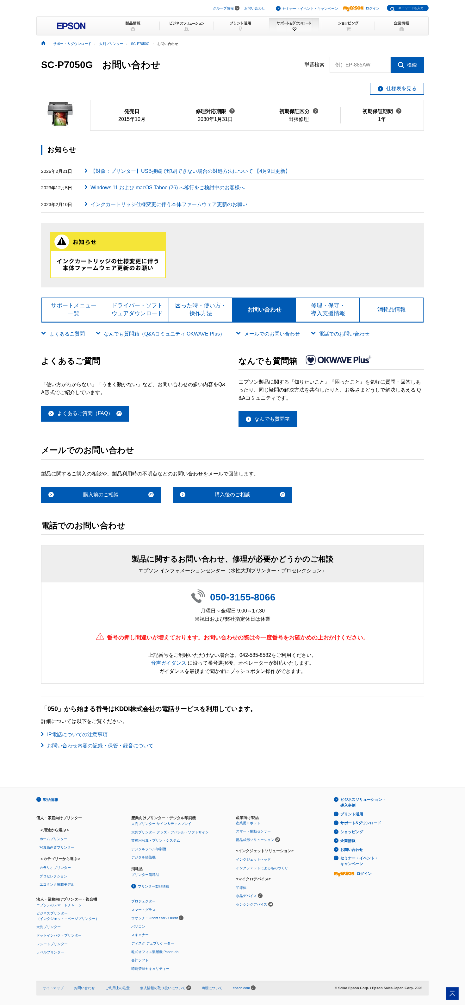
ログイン (373, 8)
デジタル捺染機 (143, 857)
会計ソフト (140, 960)
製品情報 (50, 799)
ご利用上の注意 (117, 988)
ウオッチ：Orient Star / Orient (154, 918)
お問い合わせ (254, 8)
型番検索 (314, 64)
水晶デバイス (246, 896)
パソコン (138, 926)
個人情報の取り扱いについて (163, 988)
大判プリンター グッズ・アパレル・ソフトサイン (170, 832)
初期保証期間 (382, 111)
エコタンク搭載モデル (57, 884)
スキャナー (140, 935)
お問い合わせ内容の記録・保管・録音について (100, 745)
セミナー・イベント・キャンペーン (310, 8)
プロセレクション (53, 876)
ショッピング (351, 832)
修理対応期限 (215, 111)
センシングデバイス (251, 904)
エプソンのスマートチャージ (59, 905)
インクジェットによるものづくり (262, 868)
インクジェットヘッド (253, 859)
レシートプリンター (52, 944)
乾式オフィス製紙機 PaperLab (154, 952)
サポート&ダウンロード (360, 823)
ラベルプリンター (50, 952)
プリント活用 (351, 814)
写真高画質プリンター (57, 847)
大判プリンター (48, 927)
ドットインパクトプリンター (59, 935)
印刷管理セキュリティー (150, 968)
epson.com (241, 988)
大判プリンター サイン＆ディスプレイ (161, 824)
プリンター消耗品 (145, 874)
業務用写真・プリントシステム (155, 840)
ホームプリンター (53, 839)
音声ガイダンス (168, 663)
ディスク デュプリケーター (152, 943)
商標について (212, 988)
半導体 (241, 887)
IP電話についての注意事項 (77, 734)
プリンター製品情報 (153, 886)
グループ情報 (223, 8)
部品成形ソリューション (255, 840)
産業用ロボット (248, 823)
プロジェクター (143, 901)
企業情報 (348, 841)
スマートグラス (143, 910)
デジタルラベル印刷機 (148, 849)
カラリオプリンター (55, 868)
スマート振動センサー (253, 831)
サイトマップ (53, 988)
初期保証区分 (298, 111)
